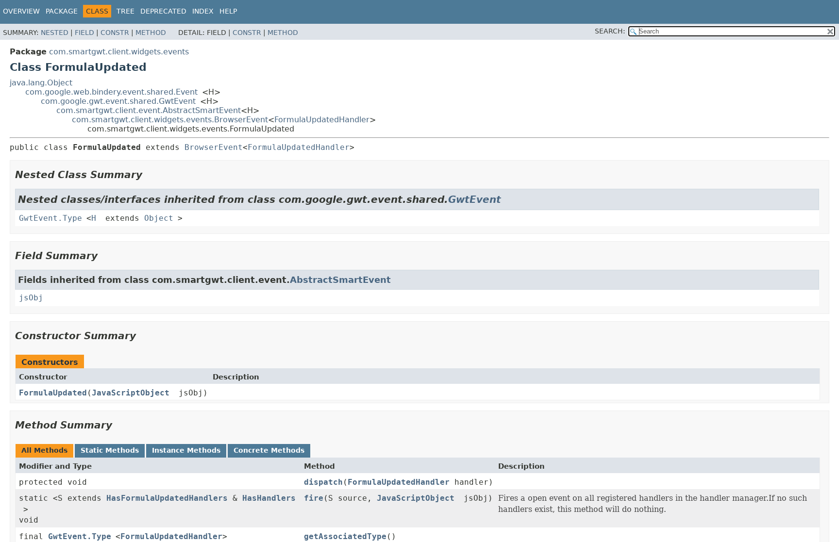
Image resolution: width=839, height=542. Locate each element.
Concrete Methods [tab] (269, 450)
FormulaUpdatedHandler (321, 119)
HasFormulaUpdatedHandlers (167, 498)
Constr (115, 32)
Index (203, 11)
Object (158, 218)
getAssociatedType (345, 536)
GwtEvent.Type (50, 218)
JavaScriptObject (130, 392)
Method (150, 32)
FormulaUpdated (53, 392)
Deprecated (163, 11)
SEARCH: (610, 31)
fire (313, 498)
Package (62, 11)
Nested (54, 32)
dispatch (323, 482)
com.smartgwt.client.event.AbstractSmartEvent (148, 110)
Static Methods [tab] (110, 450)
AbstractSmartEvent (340, 280)
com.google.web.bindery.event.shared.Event (111, 92)
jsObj (31, 297)
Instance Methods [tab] (186, 450)
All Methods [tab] (44, 450)
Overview (21, 11)
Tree (125, 11)
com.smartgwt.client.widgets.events (119, 51)
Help (228, 11)
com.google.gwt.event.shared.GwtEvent (118, 101)
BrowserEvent (214, 147)
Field (84, 32)
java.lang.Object (41, 82)
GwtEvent (474, 199)
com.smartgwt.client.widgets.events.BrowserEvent (170, 119)
